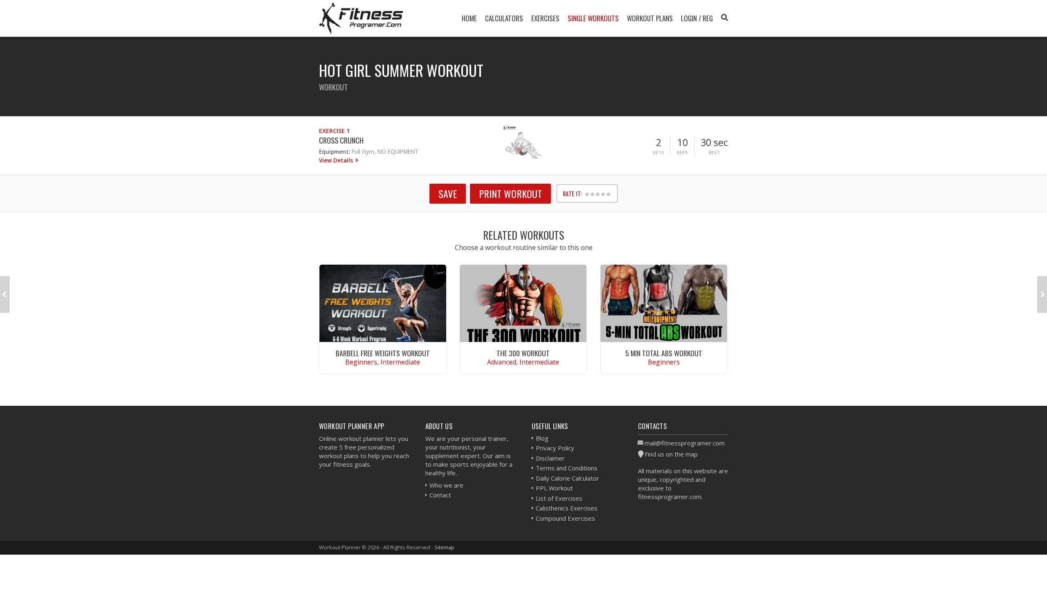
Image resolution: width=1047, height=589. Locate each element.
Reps (682, 152)
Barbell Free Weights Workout (383, 353)
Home (469, 18)
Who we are (446, 485)
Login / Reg (697, 18)
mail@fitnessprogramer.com (685, 443)
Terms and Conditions (567, 468)
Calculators (504, 18)
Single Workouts (593, 18)
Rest (714, 152)
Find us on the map (671, 454)
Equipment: (334, 151)
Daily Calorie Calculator (567, 478)
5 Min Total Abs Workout (663, 353)
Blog (542, 438)
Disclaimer (550, 458)
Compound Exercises (565, 518)
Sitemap (444, 547)
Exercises (545, 18)
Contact (440, 495)
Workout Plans (650, 18)
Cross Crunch (341, 140)
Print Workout (510, 193)
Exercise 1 (334, 131)
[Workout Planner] (361, 18)
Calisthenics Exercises (567, 508)
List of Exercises (559, 498)
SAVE (447, 193)
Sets (658, 152)
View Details (337, 160)
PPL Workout (554, 488)
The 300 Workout (523, 353)
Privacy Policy (555, 448)
